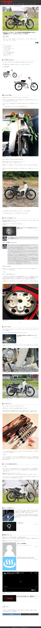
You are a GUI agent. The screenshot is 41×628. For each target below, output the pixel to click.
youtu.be (3, 593)
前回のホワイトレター (5, 473)
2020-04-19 (7, 606)
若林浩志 (7, 36)
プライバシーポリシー (18, 627)
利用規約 (14, 627)
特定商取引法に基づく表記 (25, 627)
